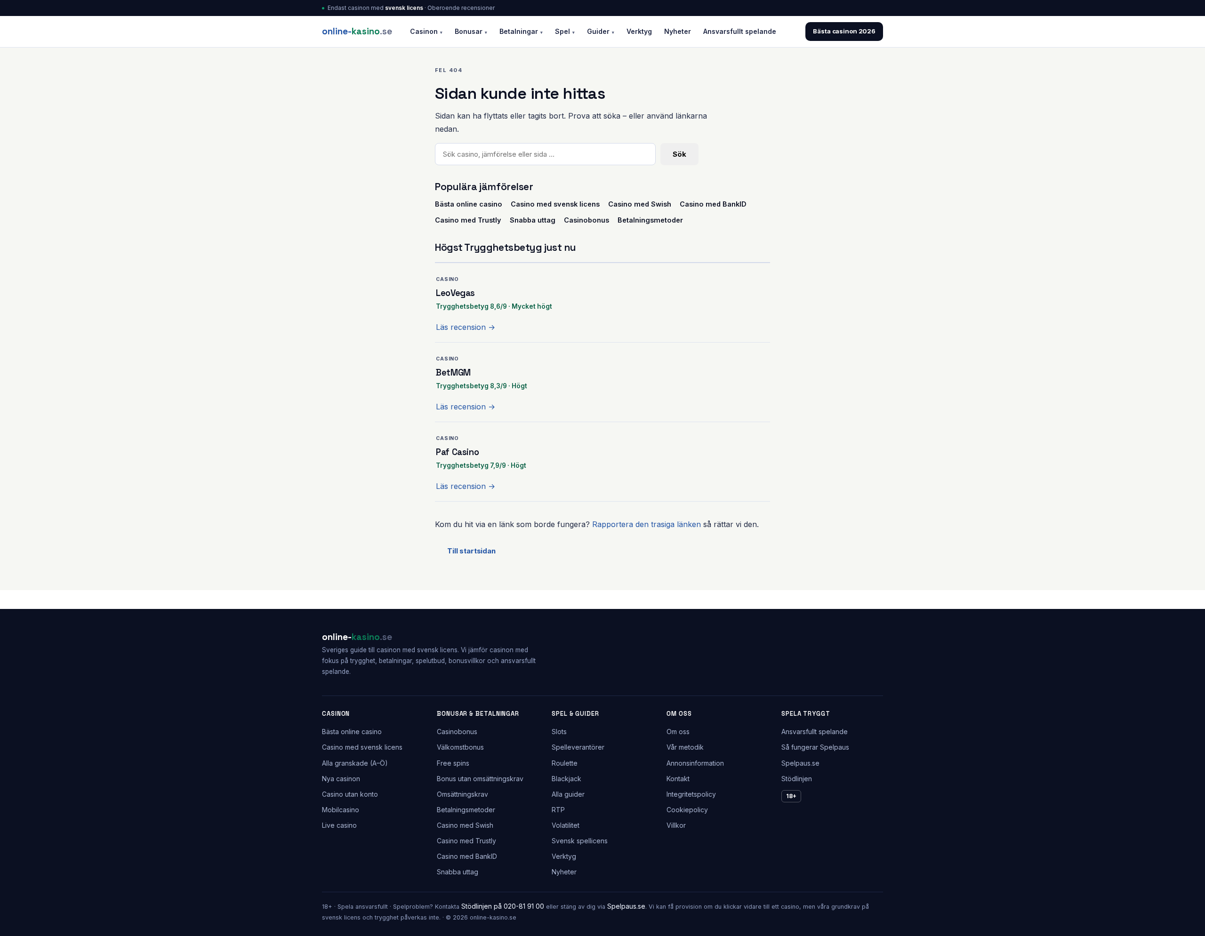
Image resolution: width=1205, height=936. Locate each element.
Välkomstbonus (460, 747)
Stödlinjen (796, 779)
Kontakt (678, 779)
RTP (558, 810)
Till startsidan (471, 550)
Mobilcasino (340, 810)
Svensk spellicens (580, 841)
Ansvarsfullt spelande (739, 31)
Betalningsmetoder (650, 220)
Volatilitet (565, 825)
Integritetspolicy (691, 794)
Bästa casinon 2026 (844, 31)
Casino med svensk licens (555, 204)
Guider (600, 31)
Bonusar (471, 31)
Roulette (565, 763)
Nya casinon (341, 779)
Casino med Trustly (468, 220)
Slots (559, 732)
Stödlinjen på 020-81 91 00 (502, 906)
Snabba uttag (532, 220)
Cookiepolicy (687, 810)
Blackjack (566, 779)
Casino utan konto (350, 794)
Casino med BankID (713, 204)
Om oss (678, 732)
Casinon (426, 31)
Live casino (339, 825)
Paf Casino (457, 452)
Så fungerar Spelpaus (815, 747)
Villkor (676, 825)
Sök (679, 154)
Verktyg (639, 31)
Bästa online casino (468, 204)
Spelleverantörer (578, 747)
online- (357, 31)
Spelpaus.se (800, 763)
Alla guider (568, 794)
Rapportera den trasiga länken (646, 524)
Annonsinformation (695, 763)
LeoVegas (455, 293)
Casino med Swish (639, 204)
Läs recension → (465, 327)
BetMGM (453, 372)
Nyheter (677, 31)
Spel (565, 31)
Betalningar (521, 31)
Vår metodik (685, 747)
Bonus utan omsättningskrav (480, 779)
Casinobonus (586, 220)
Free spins (453, 763)
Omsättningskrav (462, 794)
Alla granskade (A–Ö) (355, 763)
